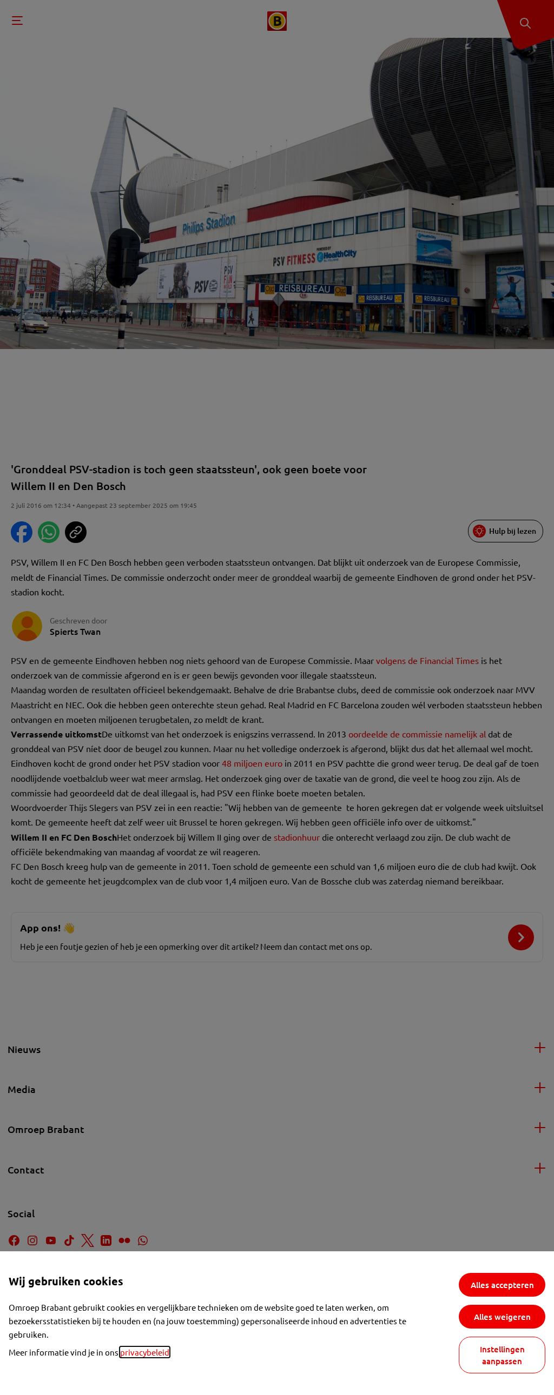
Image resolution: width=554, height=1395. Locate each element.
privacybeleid (144, 1352)
